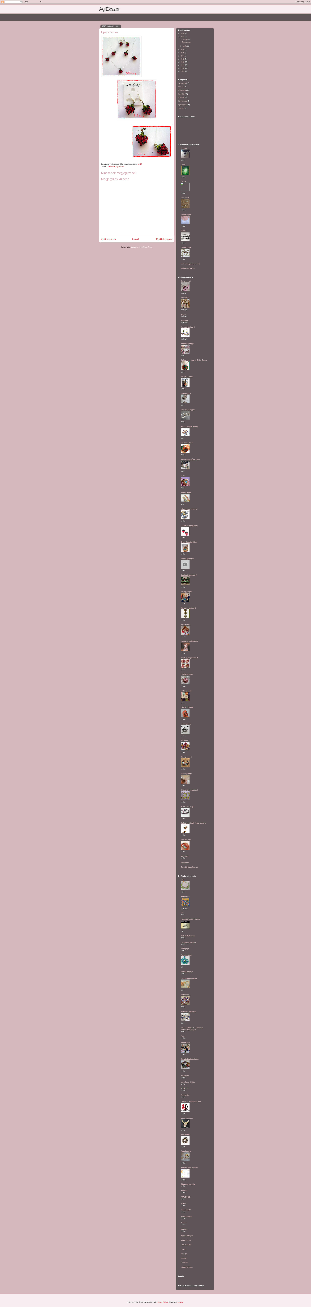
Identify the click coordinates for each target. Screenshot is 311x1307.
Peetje (183, 1036)
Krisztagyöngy (186, 773)
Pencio (183, 1249)
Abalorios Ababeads (188, 1011)
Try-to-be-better (186, 955)
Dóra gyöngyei (186, 757)
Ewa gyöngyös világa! (189, 542)
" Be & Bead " (186, 1210)
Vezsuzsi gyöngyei (188, 327)
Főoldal (135, 239)
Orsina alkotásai (187, 443)
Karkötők (181, 94)
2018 (183, 33)
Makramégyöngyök (188, 410)
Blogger (180, 1302)
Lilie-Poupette (186, 1245)
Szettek (181, 108)
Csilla (183, 165)
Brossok (181, 87)
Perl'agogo (185, 949)
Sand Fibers (185, 1043)
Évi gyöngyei (186, 281)
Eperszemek (186, 42)
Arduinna (184, 321)
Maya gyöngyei (186, 592)
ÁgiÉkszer (109, 9)
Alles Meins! (185, 1134)
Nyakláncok (120, 167)
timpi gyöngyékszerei (189, 575)
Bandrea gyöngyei (187, 343)
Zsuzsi (183, 181)
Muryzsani (185, 856)
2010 (183, 68)
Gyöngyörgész (186, 214)
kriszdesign (185, 298)
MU (182, 913)
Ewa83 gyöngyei (187, 674)
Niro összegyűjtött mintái (190, 264)
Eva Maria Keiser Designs (190, 919)
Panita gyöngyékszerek (189, 658)
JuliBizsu (184, 740)
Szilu (183, 476)
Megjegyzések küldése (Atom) (141, 247)
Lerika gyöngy (186, 724)
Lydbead (184, 148)
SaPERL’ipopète (187, 972)
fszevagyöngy (186, 492)
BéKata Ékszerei (187, 377)
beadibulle (185, 1076)
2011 (183, 65)
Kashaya (184, 1254)
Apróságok (182, 83)
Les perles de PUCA (188, 942)
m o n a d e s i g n (187, 807)
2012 (183, 62)
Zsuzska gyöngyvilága (189, 525)
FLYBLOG (184, 1088)
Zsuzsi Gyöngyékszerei (189, 867)
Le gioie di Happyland (189, 978)
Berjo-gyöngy (186, 393)
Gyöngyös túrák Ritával (189, 641)
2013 (183, 59)
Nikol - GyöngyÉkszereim (190, 459)
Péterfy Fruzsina (187, 707)
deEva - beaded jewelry (189, 426)
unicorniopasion (187, 1118)
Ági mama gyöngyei (188, 608)
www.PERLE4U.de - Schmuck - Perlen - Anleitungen (192, 1029)
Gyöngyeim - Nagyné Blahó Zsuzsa (194, 360)
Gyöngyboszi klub (187, 268)
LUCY (183, 880)
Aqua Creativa (186, 1151)
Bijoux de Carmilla (188, 1184)
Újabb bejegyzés (108, 239)
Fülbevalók (111, 167)
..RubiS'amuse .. (187, 1267)
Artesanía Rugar (187, 1236)
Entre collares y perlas (189, 1168)
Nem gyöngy (182, 101)
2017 (183, 37)
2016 (183, 50)
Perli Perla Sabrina (188, 936)
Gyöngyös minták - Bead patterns (193, 823)
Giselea (183, 1203)
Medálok (181, 97)
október (185, 39)
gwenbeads (185, 896)
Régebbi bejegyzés (164, 239)
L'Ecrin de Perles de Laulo (191, 1101)
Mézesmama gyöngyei (189, 509)
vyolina (183, 1258)
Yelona (183, 1223)
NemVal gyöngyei (187, 558)
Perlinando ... (186, 995)
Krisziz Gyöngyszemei (189, 790)
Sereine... (184, 1229)
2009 (183, 71)
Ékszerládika (185, 625)
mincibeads (185, 198)
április (185, 46)
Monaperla (185, 863)
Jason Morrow (163, 1302)
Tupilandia (185, 1095)
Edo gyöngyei (186, 247)
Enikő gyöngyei (187, 691)
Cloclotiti (184, 1263)
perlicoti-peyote (186, 1216)
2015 (183, 53)
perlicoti (184, 1190)
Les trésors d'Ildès (188, 1082)
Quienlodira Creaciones (190, 1059)
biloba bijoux (186, 1240)
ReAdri (183, 231)
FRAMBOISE (185, 1197)
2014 (183, 56)
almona (183, 314)
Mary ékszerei (186, 840)
